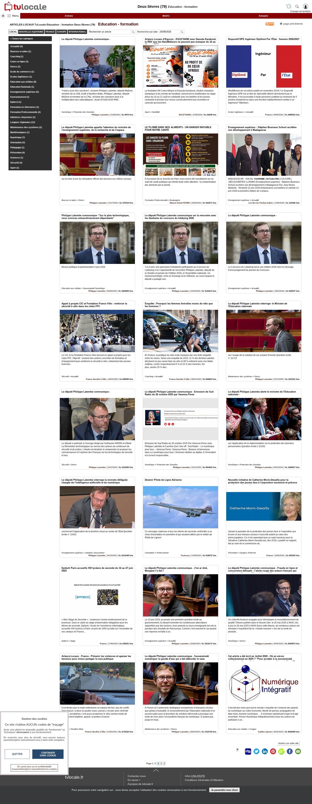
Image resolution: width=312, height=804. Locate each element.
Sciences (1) (16, 157)
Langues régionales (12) (22, 122)
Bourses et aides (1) (20, 51)
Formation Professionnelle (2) (25, 112)
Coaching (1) (16, 56)
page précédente (293, 23)
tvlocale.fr (74, 777)
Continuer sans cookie (48, 754)
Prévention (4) (17, 152)
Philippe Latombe (100, 115)
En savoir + (134, 780)
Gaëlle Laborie (265, 732)
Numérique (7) (17, 137)
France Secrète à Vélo (96, 379)
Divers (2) (15, 66)
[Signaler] (239, 751)
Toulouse (185, 555)
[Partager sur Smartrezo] (248, 751)
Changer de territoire (300, 11)
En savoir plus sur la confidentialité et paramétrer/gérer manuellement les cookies (34, 767)
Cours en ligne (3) (19, 61)
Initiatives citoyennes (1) (22, 117)
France (268, 115)
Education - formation (117, 24)
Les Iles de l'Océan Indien (260, 203)
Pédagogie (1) (17, 147)
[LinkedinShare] (264, 751)
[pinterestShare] (273, 751)
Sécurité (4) (16, 162)
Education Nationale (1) (22, 87)
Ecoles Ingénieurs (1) (21, 77)
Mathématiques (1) (19, 132)
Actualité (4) (16, 46)
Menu (15, 15)
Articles (69, 16)
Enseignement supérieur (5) (24, 92)
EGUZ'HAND (185, 115)
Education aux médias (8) (23, 82)
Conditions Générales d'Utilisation (204, 780)
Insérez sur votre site (288, 743)
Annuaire (263, 16)
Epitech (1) (15, 102)
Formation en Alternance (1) (24, 107)
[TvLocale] (24, 6)
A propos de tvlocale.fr (140, 784)
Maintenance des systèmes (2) (26, 127)
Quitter (17, 754)
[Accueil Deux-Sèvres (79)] (3, 15)
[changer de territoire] (289, 6)
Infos (195, 776)
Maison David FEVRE (180, 203)
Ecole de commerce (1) (22, 71)
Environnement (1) (19, 97)
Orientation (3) (17, 142)
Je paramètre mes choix (224, 790)
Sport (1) (14, 168)
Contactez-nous (137, 776)
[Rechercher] (297, 6)
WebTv (166, 16)
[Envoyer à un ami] (298, 751)
